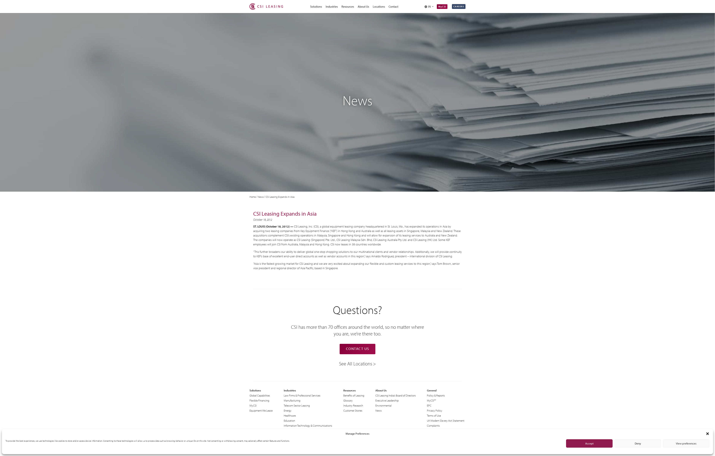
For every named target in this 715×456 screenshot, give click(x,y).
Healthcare (290, 415)
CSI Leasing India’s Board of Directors (395, 395)
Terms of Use (434, 415)
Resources (347, 6)
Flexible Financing (259, 400)
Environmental (383, 405)
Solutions (316, 6)
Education (289, 420)
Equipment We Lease (261, 410)
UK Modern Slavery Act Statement (445, 420)
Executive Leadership (387, 400)
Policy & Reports (436, 395)
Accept (589, 443)
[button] (707, 434)
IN (430, 6)
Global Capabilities (260, 395)
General (432, 390)
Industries (332, 6)
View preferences (686, 443)
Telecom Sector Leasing (297, 405)
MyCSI (442, 6)
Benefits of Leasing (353, 395)
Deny (638, 443)
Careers (458, 6)
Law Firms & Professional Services (302, 395)
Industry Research (353, 405)
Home (253, 197)
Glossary (348, 400)
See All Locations (355, 363)
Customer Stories (352, 410)
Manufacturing (292, 400)
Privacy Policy (434, 410)
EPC (429, 405)
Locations (379, 6)
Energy (287, 410)
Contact (393, 6)
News (261, 197)
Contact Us (357, 348)
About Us (363, 6)
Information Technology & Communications (308, 425)
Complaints (433, 425)
